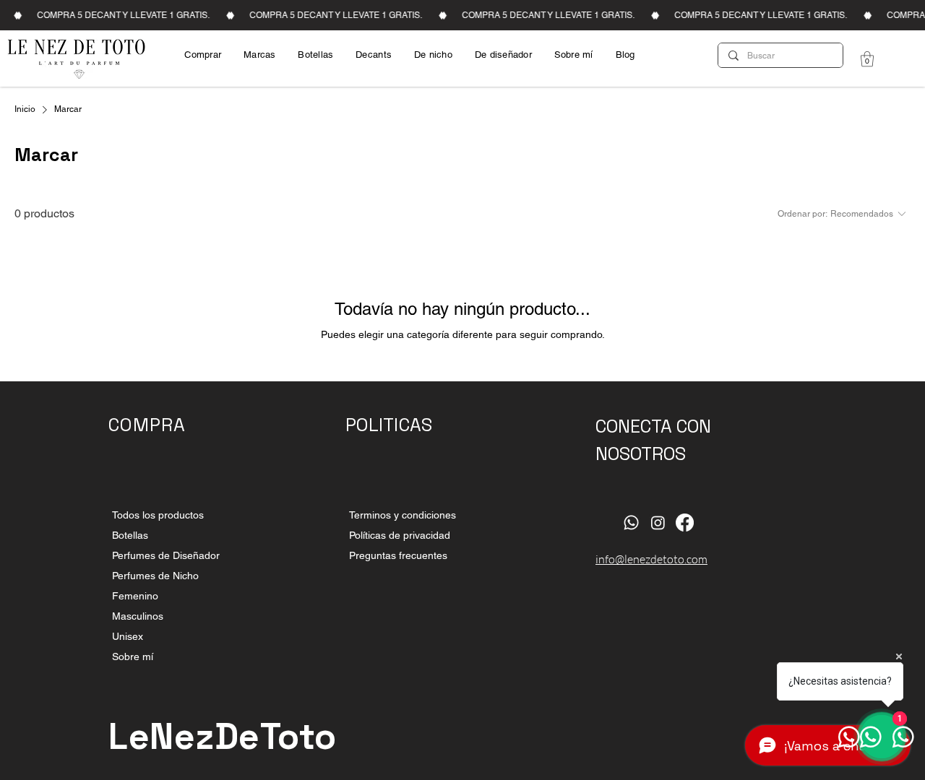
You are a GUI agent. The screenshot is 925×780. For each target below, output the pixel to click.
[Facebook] (685, 523)
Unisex (127, 636)
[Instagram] (658, 523)
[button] (867, 58)
